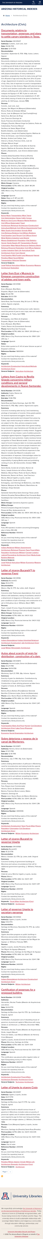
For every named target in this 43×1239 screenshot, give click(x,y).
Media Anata (35, 555)
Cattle (23, 218)
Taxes (28, 550)
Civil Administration (8, 218)
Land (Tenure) (17, 235)
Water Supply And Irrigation (11, 230)
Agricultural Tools (28, 250)
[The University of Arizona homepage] (12, 2)
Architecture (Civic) (8, 253)
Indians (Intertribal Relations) (28, 640)
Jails (23, 643)
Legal (3, 265)
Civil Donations (36, 726)
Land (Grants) (24, 238)
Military (23, 265)
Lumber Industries (7, 250)
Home (7, 16)
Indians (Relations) (8, 548)
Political (8, 265)
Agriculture (16, 265)
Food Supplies (6, 235)
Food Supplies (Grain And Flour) (12, 726)
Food (39, 228)
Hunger (4, 243)
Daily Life (18, 250)
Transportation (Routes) (29, 243)
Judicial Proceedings (8, 555)
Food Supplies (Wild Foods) (11, 255)
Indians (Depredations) (9, 640)
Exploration (20, 248)
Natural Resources (21, 245)
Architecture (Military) (17, 553)
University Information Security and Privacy (21, 1232)
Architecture (5, 268)
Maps (13, 245)
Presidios (4, 1162)
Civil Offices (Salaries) (32, 248)
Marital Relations (30, 221)
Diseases (23, 260)
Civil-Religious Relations (10, 233)
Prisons (38, 826)
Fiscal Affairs (35, 550)
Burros (3, 216)
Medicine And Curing (9, 221)
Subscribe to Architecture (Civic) (2, 1176)
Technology (20, 1082)
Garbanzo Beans (35, 245)
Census (29, 218)
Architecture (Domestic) (9, 1080)
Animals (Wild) (27, 230)
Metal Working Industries (10, 238)
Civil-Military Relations (27, 233)
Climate (23, 1162)
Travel (22, 223)
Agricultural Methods (8, 228)
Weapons (20, 221)
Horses (18, 218)
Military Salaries (14, 1162)
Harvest (36, 255)
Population (22, 240)
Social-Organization (17, 733)
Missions (37, 265)
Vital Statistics (31, 240)
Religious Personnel (8, 248)
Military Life (30, 1162)
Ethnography (16, 648)
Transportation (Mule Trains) (21, 216)
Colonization (6, 245)
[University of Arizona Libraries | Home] (21, 1196)
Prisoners (22, 550)
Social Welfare (18, 258)
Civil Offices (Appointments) (27, 228)
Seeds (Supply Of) (13, 243)
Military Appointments (23, 548)
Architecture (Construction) (29, 226)
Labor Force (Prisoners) (24, 728)
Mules (8, 216)
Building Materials (7, 558)
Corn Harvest (20, 253)
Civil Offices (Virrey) (29, 235)
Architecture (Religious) (9, 226)
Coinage (29, 553)
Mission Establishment (9, 240)
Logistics (35, 553)
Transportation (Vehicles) (10, 260)
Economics (30, 265)
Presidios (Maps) (7, 258)
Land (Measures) (27, 255)
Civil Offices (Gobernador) (10, 223)
